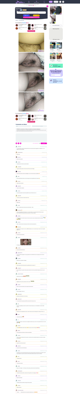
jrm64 (18, 314)
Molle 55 (19, 330)
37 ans (51, 53)
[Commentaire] (31, 137)
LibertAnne (19, 171)
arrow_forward (60, 75)
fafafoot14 (19, 380)
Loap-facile (19, 146)
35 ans (51, 43)
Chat (44, 2)
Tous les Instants (31, 121)
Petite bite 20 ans (20, 152)
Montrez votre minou (36, 2)
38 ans (57, 43)
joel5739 (19, 237)
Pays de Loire (51, 44)
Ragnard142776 (20, 252)
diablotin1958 (20, 294)
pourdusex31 (19, 210)
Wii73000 (19, 325)
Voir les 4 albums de (56, 25)
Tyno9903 (19, 258)
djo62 (18, 176)
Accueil (29, 2)
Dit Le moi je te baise (20, 390)
